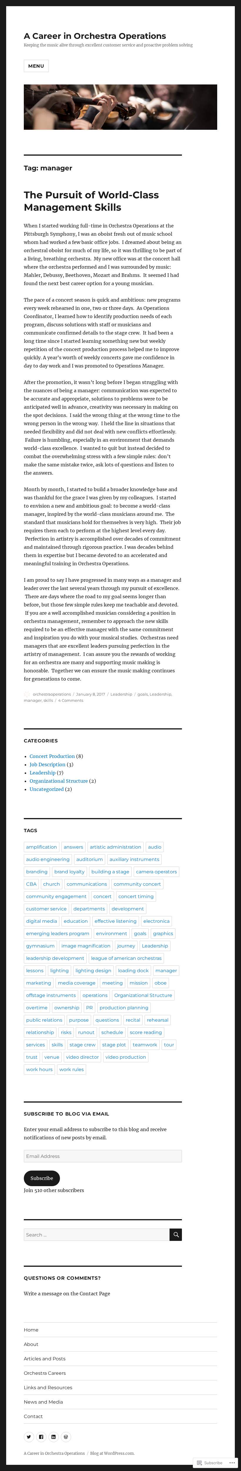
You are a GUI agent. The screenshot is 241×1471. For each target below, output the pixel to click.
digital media (41, 921)
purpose (79, 1020)
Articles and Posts (45, 1359)
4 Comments (70, 700)
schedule (112, 1032)
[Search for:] (97, 1235)
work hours (39, 1069)
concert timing (136, 896)
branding (37, 872)
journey (126, 946)
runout (86, 1032)
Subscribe (42, 1178)
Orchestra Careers (45, 1373)
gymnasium (40, 946)
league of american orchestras (126, 958)
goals (143, 694)
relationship (40, 1032)
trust (32, 1057)
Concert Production (52, 756)
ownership (66, 1007)
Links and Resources (48, 1387)
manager (33, 700)
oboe (161, 983)
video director (82, 1057)
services (35, 1045)
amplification (41, 847)
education (76, 921)
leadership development (55, 958)
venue (51, 1057)
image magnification (86, 946)
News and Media (43, 1402)
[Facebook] (41, 1437)
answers (73, 847)
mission (139, 983)
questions (107, 1020)
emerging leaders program (57, 933)
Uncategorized (47, 789)
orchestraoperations (52, 694)
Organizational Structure (59, 781)
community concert (137, 884)
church (51, 884)
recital (133, 1020)
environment (111, 933)
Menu (36, 66)
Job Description (48, 764)
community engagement (56, 896)
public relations (44, 1020)
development (128, 909)
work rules (71, 1069)
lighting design (93, 970)
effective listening (116, 921)
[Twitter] (29, 1437)
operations (95, 995)
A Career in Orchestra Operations (95, 36)
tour (169, 1045)
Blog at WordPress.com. (112, 1453)
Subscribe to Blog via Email (66, 1114)
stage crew (83, 1045)
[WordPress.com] (66, 1437)
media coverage (77, 983)
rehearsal (157, 1020)
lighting (59, 970)
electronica (156, 921)
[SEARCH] (176, 1235)
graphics (163, 933)
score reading (146, 1032)
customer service (46, 909)
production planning (124, 1007)
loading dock (133, 970)
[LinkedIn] (53, 1437)
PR (89, 1007)
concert (102, 896)
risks (66, 1032)
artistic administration (115, 847)
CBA (31, 884)
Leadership (121, 694)
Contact (33, 1416)
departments (89, 909)
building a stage (110, 872)
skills (48, 700)
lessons (34, 970)
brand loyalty (69, 872)
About (31, 1344)
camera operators (156, 872)
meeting (112, 983)
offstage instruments (51, 995)
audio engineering (48, 859)
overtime (37, 1007)
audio (154, 847)
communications (87, 884)
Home (31, 1330)
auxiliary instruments (134, 859)
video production (126, 1057)
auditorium (89, 859)
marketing (38, 983)
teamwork (145, 1045)
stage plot (114, 1045)
